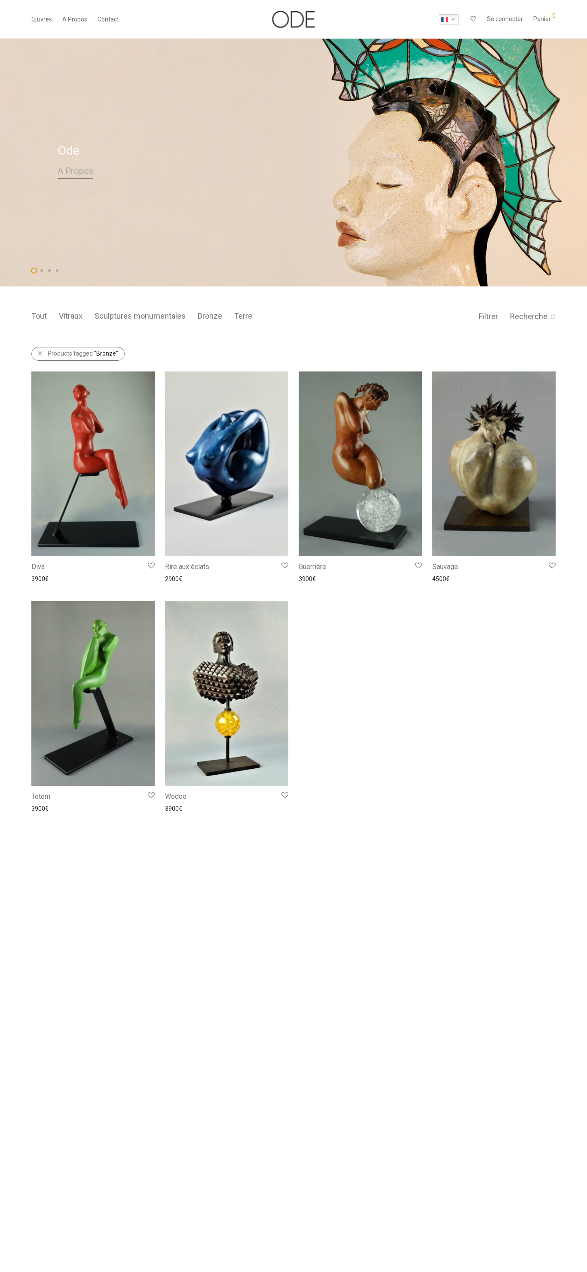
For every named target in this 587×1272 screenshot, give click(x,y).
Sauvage (445, 567)
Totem (40, 796)
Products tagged (83, 353)
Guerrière (312, 567)
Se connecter (505, 18)
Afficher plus (44, 578)
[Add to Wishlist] (151, 565)
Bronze (210, 315)
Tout (39, 315)
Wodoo (175, 796)
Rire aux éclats (187, 567)
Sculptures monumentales (140, 315)
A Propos (74, 19)
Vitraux (71, 315)
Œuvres (41, 19)
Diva (38, 567)
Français (449, 19)
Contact (108, 19)
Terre (243, 315)
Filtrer (488, 316)
